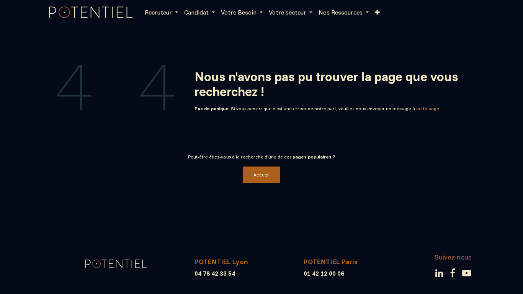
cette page (427, 108)
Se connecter (445, 12)
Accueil (261, 175)
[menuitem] (161, 12)
